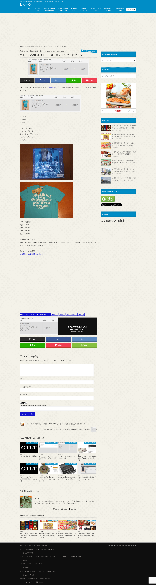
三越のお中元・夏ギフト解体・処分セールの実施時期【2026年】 (124, 154)
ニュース (38, 9)
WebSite (57, 509)
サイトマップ (108, 9)
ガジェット (22, 578)
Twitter (65, 509)
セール (82, 314)
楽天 (54, 571)
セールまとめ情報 (49, 9)
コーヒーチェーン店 (24, 571)
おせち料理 (22, 563)
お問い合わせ (120, 9)
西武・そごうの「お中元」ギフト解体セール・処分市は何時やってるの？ (124, 128)
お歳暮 (35, 563)
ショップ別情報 (63, 9)
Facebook (73, 509)
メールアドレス (25, 387)
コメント (23, 362)
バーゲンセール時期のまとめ (26, 549)
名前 (22, 379)
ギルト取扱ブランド (44, 314)
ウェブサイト (24, 395)
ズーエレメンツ (72, 314)
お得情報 (83, 9)
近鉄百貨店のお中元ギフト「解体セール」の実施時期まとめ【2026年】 (124, 145)
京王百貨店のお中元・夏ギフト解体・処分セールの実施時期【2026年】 (123, 171)
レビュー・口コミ (95, 9)
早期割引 (74, 9)
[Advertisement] (78, 29)
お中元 (29, 563)
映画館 (33, 571)
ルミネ (21, 556)
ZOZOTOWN (72, 556)
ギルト (50, 87)
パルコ (37, 556)
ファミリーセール (62, 556)
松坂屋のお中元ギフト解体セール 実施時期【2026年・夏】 (124, 162)
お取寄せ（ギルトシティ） (46, 578)
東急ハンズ (53, 556)
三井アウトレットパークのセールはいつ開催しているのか (124, 179)
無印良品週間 (44, 556)
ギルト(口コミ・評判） (28, 314)
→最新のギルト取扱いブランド (31, 254)
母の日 (40, 563)
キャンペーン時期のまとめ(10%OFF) (45, 549)
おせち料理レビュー (32, 578)
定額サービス (41, 571)
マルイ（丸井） (29, 556)
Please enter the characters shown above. (33, 405)
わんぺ (36, 498)
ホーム (30, 9)
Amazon (49, 571)
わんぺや (25, 4)
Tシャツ (55, 314)
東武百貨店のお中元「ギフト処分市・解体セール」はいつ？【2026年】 (123, 136)
